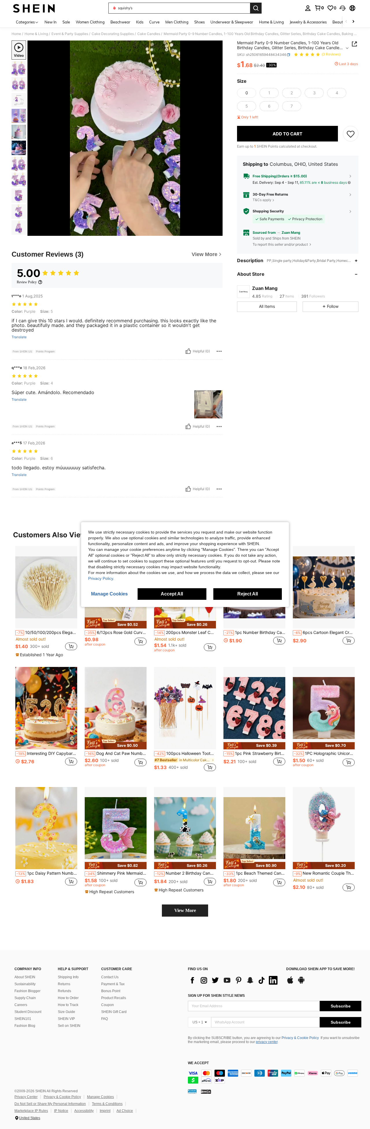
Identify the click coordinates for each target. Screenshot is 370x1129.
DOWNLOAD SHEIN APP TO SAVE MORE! (320, 969)
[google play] (301, 983)
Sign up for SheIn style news (216, 996)
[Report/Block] (219, 351)
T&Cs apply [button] (262, 200)
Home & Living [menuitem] (271, 22)
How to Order (68, 998)
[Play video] (125, 138)
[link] (319, 7)
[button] (342, 8)
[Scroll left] (346, 21)
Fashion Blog (24, 1026)
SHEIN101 (22, 1019)
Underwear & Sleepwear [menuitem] (231, 22)
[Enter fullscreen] (216, 231)
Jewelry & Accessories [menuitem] (308, 22)
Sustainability (25, 984)
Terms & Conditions (107, 1104)
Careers (20, 1005)
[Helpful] (188, 351)
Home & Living (36, 34)
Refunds (64, 991)
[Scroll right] (353, 21)
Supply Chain (25, 998)
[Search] (256, 8)
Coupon (107, 1005)
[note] (40, 655)
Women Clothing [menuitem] (90, 22)
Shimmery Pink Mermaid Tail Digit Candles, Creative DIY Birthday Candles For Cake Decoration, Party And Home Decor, (116, 873)
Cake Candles (148, 34)
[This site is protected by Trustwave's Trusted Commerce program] (192, 1091)
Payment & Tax (113, 984)
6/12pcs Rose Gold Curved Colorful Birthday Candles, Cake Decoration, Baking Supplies (116, 632)
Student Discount (27, 1012)
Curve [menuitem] (154, 22)
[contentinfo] (274, 1077)
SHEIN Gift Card (114, 1012)
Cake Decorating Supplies (113, 34)
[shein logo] (34, 8)
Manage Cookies (100, 1097)
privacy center (267, 1042)
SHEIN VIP (66, 1019)
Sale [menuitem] (66, 22)
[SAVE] (350, 133)
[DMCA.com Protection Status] (206, 1091)
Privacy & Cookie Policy (300, 1038)
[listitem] (46, 602)
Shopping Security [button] (268, 211)
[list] (234, 980)
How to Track (68, 1005)
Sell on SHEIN (69, 1026)
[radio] (246, 93)
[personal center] (307, 8)
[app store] (290, 983)
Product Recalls (113, 998)
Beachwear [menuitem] (120, 22)
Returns (64, 984)
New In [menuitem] (51, 22)
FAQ (104, 1019)
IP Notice (61, 1111)
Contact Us (110, 977)
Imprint (105, 1111)
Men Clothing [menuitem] (176, 22)
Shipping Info (68, 977)
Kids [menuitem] (139, 22)
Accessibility (84, 1111)
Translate (19, 337)
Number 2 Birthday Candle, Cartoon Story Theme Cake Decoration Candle (185, 873)
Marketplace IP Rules (31, 1111)
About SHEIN (24, 977)
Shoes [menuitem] (199, 22)
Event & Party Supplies (69, 34)
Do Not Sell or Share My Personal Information (50, 1104)
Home (16, 34)
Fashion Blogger (27, 991)
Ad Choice (124, 1111)
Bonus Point (110, 991)
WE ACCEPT (198, 1063)
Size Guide (66, 1012)
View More (185, 910)
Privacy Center (26, 1097)
